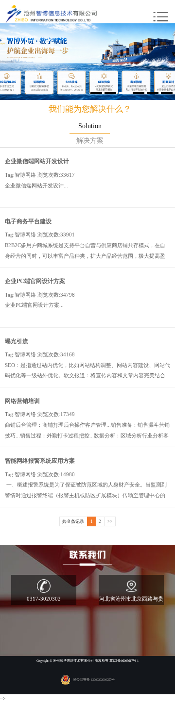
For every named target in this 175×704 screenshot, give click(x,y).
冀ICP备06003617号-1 (124, 660)
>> (109, 521)
